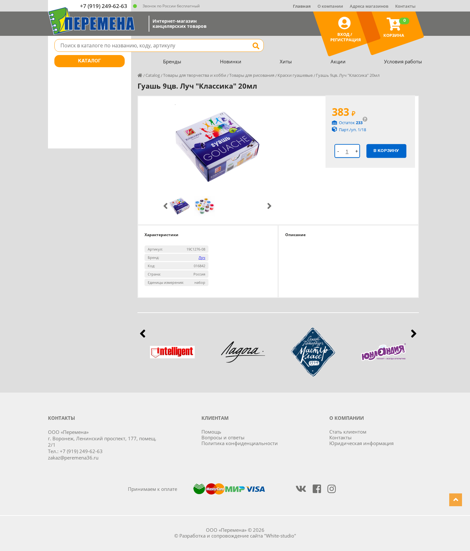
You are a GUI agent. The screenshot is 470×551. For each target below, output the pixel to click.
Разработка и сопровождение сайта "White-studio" (237, 535)
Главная (302, 6)
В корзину (386, 151)
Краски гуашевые (295, 75)
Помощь (211, 431)
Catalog (152, 75)
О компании (330, 6)
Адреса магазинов (369, 6)
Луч (202, 257)
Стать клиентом (347, 431)
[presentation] (165, 206)
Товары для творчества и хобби (194, 75)
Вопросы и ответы (223, 437)
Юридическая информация (361, 443)
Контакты (405, 6)
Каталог (89, 61)
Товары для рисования (251, 75)
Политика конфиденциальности (239, 443)
